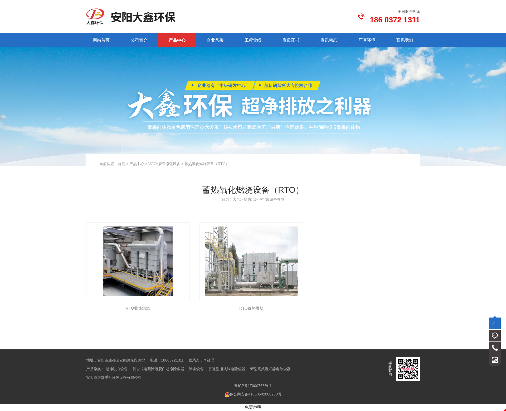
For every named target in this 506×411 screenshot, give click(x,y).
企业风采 (215, 40)
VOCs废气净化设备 (164, 164)
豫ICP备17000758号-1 (253, 386)
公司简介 (139, 40)
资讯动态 (328, 40)
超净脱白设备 (117, 369)
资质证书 (291, 40)
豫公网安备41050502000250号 (255, 394)
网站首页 (101, 40)
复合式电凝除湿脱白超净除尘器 (158, 369)
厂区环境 (366, 40)
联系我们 (404, 40)
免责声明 (253, 407)
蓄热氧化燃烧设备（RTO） (206, 164)
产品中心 (177, 40)
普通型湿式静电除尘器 (226, 369)
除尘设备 (196, 369)
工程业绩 (253, 40)
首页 (121, 164)
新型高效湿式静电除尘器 (270, 369)
